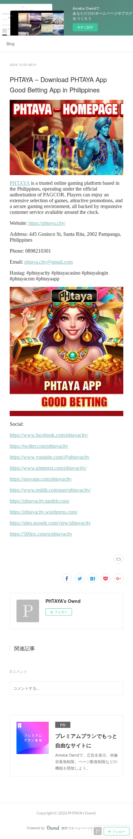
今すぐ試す (85, 27)
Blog (10, 43)
